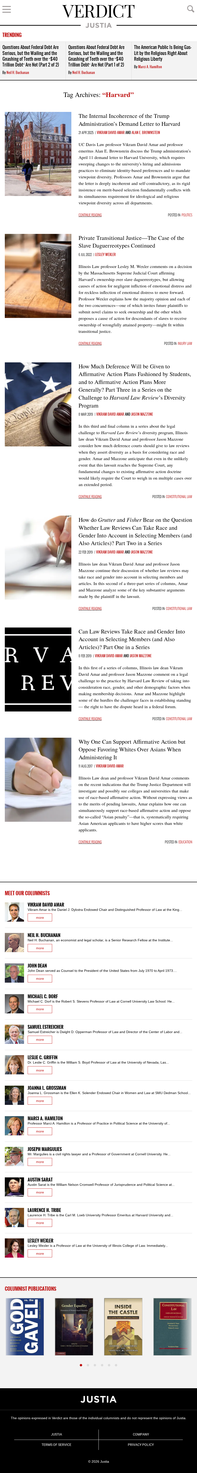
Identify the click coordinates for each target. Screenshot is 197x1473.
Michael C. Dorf (43, 996)
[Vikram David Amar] (14, 912)
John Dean (37, 965)
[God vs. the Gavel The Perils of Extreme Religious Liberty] (25, 1327)
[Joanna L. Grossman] (14, 1095)
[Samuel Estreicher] (14, 1034)
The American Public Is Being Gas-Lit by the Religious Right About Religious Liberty (162, 53)
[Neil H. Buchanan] (14, 942)
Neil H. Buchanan (17, 73)
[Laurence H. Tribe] (14, 1217)
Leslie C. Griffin (42, 1057)
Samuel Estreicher (45, 1027)
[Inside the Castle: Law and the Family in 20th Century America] (123, 1327)
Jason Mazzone (142, 414)
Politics (187, 215)
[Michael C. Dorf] (14, 1003)
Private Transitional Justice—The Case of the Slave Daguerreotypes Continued (131, 241)
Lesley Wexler (105, 255)
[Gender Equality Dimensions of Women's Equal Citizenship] (74, 1327)
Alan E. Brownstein (146, 133)
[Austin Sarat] (14, 1187)
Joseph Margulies (45, 1149)
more (40, 917)
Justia (99, 25)
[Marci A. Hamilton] (14, 1125)
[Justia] (98, 1399)
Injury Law (185, 344)
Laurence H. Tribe (44, 1210)
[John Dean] (14, 973)
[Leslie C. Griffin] (14, 1064)
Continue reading (90, 215)
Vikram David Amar (111, 133)
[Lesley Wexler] (14, 1248)
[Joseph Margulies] (14, 1156)
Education (185, 842)
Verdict (98, 11)
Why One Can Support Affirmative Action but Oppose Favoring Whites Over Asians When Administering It (132, 749)
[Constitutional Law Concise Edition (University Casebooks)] (172, 1327)
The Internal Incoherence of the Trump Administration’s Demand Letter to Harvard (129, 119)
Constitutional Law (179, 497)
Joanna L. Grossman (47, 1088)
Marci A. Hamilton (150, 67)
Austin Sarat (40, 1179)
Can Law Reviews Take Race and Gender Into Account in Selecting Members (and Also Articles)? (132, 639)
